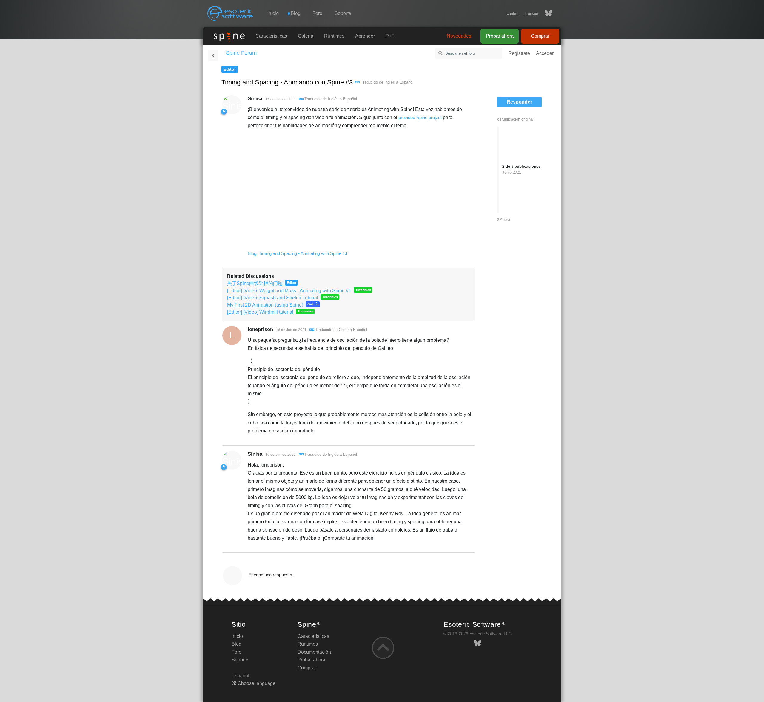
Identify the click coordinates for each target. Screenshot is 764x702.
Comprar (540, 36)
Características (271, 36)
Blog (236, 643)
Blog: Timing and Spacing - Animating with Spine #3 (297, 253)
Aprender (365, 36)
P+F (390, 36)
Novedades (459, 36)
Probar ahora (500, 36)
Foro (317, 13)
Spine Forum (241, 53)
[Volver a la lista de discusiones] (213, 55)
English (512, 13)
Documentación (314, 652)
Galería (305, 36)
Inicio (273, 13)
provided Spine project (420, 117)
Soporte (343, 13)
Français (532, 13)
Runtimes (334, 36)
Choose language (255, 683)
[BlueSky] (545, 13)
